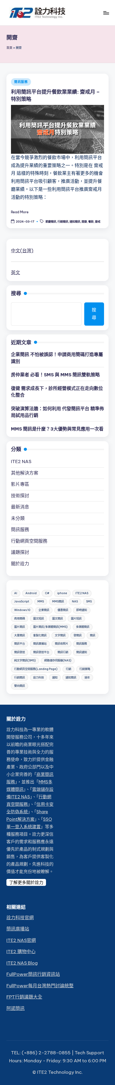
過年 (87, 677)
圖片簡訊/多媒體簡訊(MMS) (50, 627)
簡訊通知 (81, 652)
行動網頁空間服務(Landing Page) (35, 669)
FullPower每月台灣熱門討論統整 (40, 986)
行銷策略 (84, 669)
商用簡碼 (19, 618)
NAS (75, 601)
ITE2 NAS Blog (22, 963)
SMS (89, 601)
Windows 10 (22, 610)
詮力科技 (38, 677)
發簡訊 (78, 635)
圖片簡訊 (19, 627)
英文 (15, 272)
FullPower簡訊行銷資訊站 (33, 974)
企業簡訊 (44, 610)
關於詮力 (20, 564)
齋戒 (97, 221)
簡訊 (92, 635)
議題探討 (20, 552)
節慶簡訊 (50, 221)
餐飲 (91, 221)
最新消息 (20, 507)
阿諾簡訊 (15, 1008)
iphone (62, 593)
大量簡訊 (19, 635)
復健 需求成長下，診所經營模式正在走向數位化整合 (57, 391)
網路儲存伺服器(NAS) (57, 660)
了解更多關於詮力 (26, 882)
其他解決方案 (24, 473)
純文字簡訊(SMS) (25, 660)
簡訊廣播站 (40, 643)
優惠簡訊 (62, 610)
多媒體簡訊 (82, 627)
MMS (40, 601)
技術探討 (20, 496)
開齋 (84, 221)
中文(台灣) (22, 251)
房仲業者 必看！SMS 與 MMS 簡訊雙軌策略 (55, 375)
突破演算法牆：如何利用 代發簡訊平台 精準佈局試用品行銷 (57, 412)
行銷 (68, 669)
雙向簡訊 (19, 686)
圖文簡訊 (57, 618)
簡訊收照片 (61, 643)
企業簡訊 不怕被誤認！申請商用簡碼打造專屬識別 (57, 358)
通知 (54, 677)
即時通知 (81, 610)
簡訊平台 (19, 643)
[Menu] (106, 12)
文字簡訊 (60, 635)
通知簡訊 (75, 221)
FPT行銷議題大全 (24, 997)
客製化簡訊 (40, 635)
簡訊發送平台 (41, 652)
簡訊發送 (19, 652)
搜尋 (16, 293)
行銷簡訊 (62, 221)
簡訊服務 (21, 82)
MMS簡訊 (58, 601)
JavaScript (21, 601)
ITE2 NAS (21, 461)
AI (15, 593)
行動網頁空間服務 (29, 541)
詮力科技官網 (20, 918)
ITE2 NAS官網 (21, 940)
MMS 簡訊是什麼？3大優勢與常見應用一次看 (57, 429)
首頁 (9, 48)
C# (47, 593)
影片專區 (20, 484)
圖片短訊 (76, 618)
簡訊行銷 (62, 652)
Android (31, 593)
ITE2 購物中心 (21, 951)
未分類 (18, 518)
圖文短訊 (38, 618)
